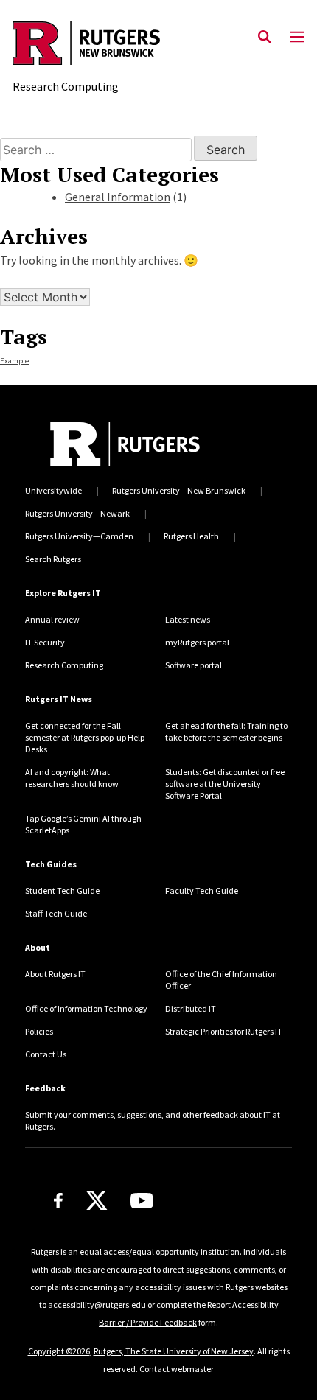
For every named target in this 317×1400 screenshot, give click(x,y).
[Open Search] (264, 37)
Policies (39, 1031)
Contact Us (45, 1054)
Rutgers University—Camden (79, 536)
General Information (117, 196)
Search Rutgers (53, 558)
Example (14, 360)
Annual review (52, 619)
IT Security (45, 642)
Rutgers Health (191, 536)
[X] (96, 1201)
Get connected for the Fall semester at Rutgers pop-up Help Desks (84, 737)
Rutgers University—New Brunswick (178, 490)
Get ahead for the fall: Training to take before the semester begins (226, 731)
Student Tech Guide (62, 890)
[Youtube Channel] (141, 1200)
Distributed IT (190, 1008)
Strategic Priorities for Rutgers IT (223, 1031)
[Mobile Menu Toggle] (297, 37)
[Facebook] (58, 1200)
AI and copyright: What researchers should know (72, 777)
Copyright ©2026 (59, 1351)
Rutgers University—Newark (77, 513)
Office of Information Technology (86, 1008)
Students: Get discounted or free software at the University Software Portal (225, 783)
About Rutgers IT (55, 973)
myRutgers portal (197, 642)
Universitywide (53, 490)
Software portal (193, 665)
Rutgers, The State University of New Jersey (174, 1351)
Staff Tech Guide (56, 913)
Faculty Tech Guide (201, 890)
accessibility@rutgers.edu (97, 1304)
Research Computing (64, 665)
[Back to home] (125, 444)
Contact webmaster (176, 1368)
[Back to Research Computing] (86, 45)
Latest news (187, 619)
